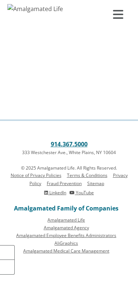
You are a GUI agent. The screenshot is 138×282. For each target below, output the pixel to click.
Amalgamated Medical (66, 251)
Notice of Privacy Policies (36, 175)
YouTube (84, 192)
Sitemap (95, 183)
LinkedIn (57, 192)
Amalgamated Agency (66, 227)
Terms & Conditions (87, 175)
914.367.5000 (69, 144)
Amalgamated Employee (66, 235)
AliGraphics (66, 243)
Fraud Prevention (64, 183)
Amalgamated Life (66, 220)
